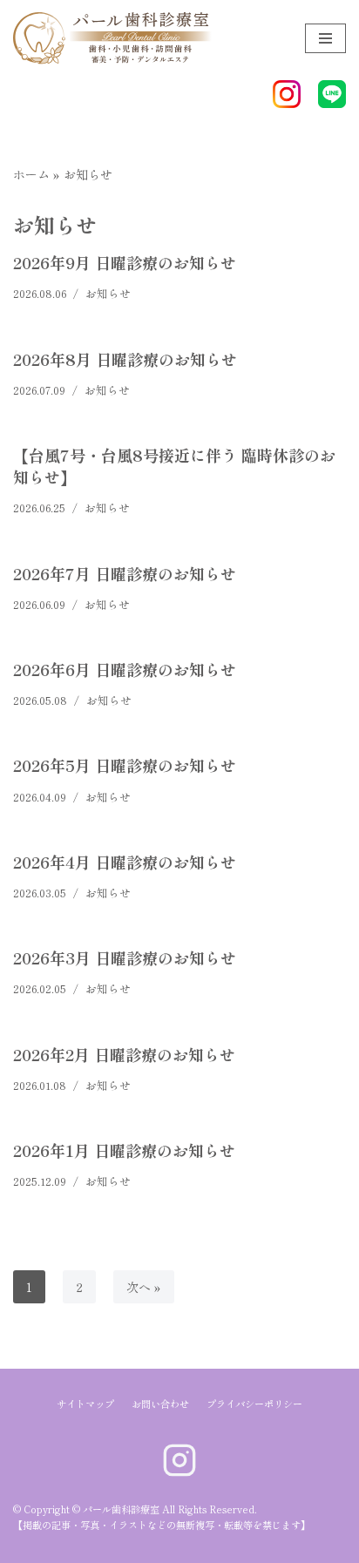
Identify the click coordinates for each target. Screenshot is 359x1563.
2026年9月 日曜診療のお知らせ (124, 262)
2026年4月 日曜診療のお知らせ (124, 861)
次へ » (143, 1287)
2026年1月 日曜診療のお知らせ (124, 1150)
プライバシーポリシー (254, 1404)
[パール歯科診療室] (95, 38)
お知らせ (108, 293)
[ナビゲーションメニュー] (325, 38)
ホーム (31, 174)
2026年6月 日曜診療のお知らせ (124, 669)
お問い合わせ (160, 1404)
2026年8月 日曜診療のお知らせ (125, 359)
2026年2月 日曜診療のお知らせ (124, 1054)
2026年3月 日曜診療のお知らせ (124, 957)
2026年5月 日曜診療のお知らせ (124, 765)
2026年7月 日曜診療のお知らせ (124, 573)
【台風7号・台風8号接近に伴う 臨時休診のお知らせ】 (174, 465)
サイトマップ (85, 1404)
